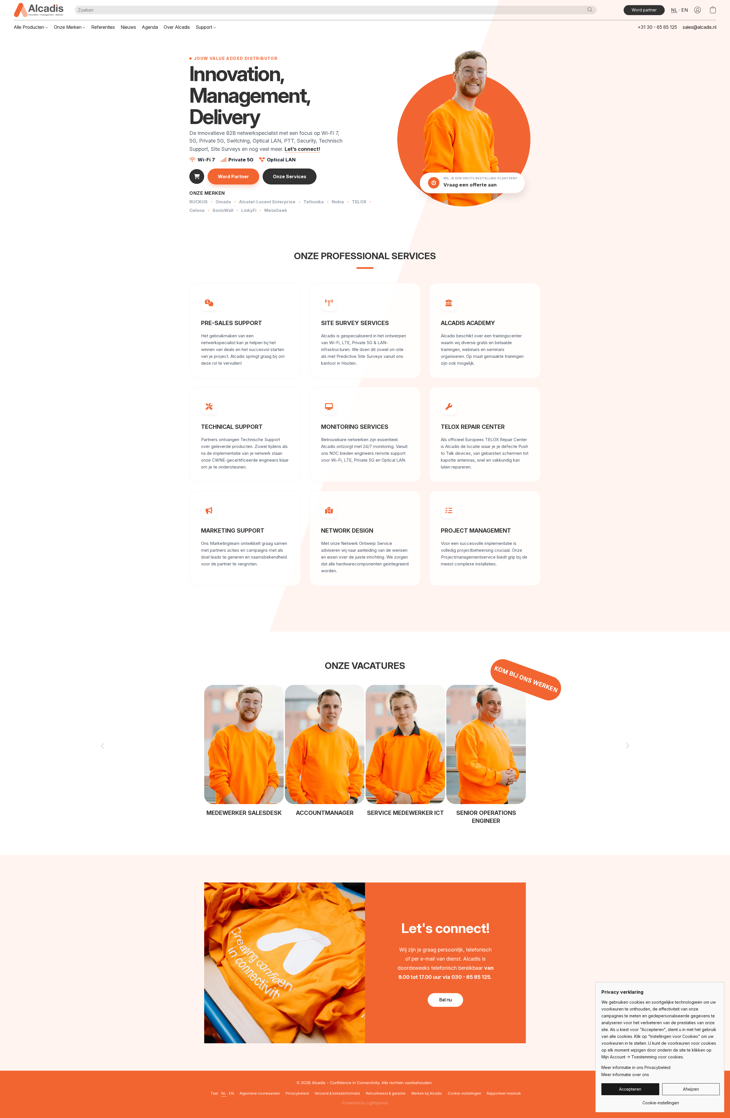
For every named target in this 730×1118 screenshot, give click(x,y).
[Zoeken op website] (590, 10)
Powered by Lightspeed (365, 1102)
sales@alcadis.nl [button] (699, 27)
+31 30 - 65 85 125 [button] (657, 27)
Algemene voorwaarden (260, 1093)
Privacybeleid (297, 1093)
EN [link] (231, 1093)
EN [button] (684, 10)
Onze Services (289, 176)
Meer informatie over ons (625, 1074)
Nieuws (128, 27)
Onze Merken (68, 27)
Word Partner (233, 176)
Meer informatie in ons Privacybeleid (635, 1067)
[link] (660, 1100)
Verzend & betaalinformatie (337, 1093)
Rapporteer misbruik (504, 1093)
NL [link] (223, 1093)
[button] (38, 10)
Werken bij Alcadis (426, 1093)
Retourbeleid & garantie (385, 1093)
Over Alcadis (177, 27)
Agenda (150, 27)
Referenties (103, 27)
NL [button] (674, 10)
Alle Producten (29, 27)
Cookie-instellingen (464, 1093)
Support (204, 27)
